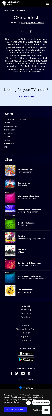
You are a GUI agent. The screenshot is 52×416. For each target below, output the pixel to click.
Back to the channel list (14, 10)
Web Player (26, 313)
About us (26, 325)
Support (25, 337)
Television (26, 317)
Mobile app (26, 310)
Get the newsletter (26, 380)
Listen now (24, 31)
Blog (24, 333)
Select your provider (26, 96)
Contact (25, 340)
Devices (26, 306)
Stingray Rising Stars (26, 329)
